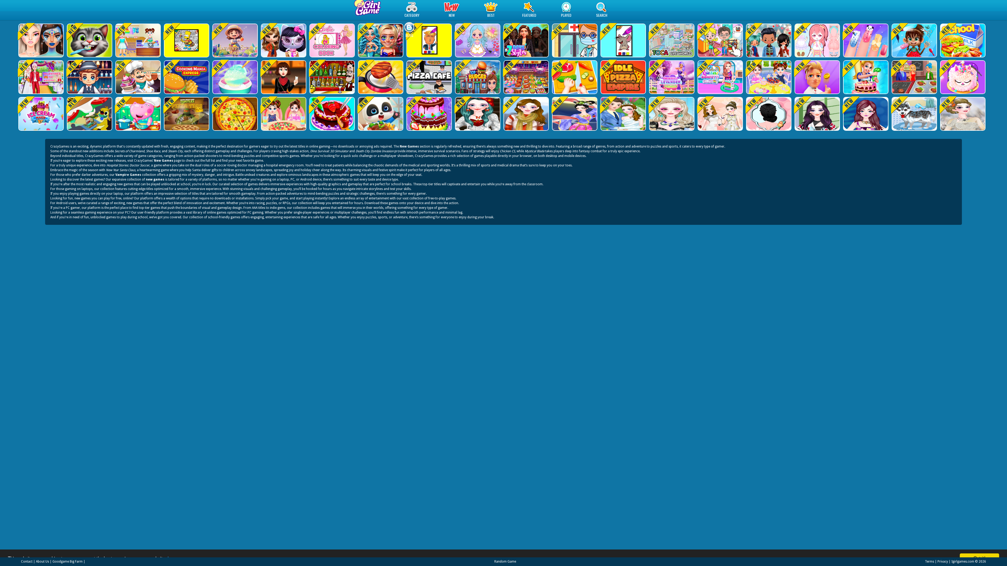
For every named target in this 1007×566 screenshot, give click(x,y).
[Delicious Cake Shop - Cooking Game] (331, 114)
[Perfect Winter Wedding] (962, 114)
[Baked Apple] (962, 77)
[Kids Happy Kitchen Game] (574, 77)
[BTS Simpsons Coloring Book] (186, 40)
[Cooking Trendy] (526, 77)
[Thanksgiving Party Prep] (283, 77)
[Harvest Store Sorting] (234, 40)
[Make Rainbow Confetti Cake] (671, 77)
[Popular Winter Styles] (526, 114)
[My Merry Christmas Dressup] (477, 114)
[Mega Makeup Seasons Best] (40, 40)
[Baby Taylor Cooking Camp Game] (283, 114)
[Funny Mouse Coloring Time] (623, 40)
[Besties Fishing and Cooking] (720, 77)
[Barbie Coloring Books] (331, 40)
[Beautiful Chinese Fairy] (574, 114)
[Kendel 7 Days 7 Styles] (526, 40)
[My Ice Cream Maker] (40, 114)
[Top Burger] (477, 77)
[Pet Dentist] (89, 40)
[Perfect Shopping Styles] (865, 114)
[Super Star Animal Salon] (914, 40)
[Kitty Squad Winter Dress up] (283, 40)
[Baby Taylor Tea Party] (768, 77)
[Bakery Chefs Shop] (137, 77)
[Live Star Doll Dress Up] (477, 40)
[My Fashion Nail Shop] (865, 40)
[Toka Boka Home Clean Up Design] (720, 40)
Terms (929, 561)
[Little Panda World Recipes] (380, 114)
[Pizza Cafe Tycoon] (428, 77)
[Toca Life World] (671, 40)
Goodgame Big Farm (67, 561)
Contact (27, 561)
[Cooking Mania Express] (186, 77)
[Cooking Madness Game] (380, 77)
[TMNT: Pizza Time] (186, 114)
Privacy (943, 561)
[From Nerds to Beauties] (380, 40)
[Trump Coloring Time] (428, 40)
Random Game (505, 561)
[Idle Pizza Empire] (623, 77)
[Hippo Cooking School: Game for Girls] (137, 114)
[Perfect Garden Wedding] (623, 114)
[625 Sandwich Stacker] (89, 114)
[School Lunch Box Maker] (962, 40)
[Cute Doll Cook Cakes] (428, 114)
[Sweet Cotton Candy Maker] (234, 77)
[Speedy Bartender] (89, 77)
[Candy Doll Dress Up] (817, 40)
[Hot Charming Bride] (720, 114)
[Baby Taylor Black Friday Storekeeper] (137, 40)
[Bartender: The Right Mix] (331, 77)
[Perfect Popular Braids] (768, 114)
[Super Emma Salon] (671, 114)
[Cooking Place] (914, 77)
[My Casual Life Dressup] (817, 114)
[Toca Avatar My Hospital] (574, 40)
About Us (42, 561)
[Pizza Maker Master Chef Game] (234, 114)
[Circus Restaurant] (817, 77)
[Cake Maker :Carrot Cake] (865, 77)
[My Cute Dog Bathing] (914, 114)
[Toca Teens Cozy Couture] (768, 40)
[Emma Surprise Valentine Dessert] (40, 77)
